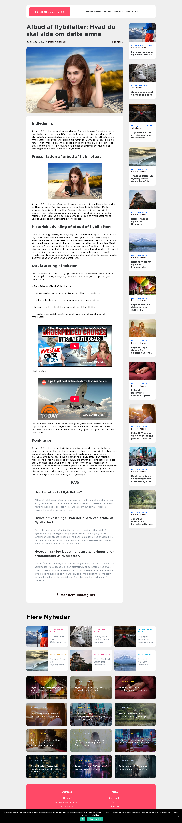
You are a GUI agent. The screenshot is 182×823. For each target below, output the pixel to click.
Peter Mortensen (57, 42)
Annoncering (94, 12)
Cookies (118, 12)
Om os (107, 12)
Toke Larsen (136, 88)
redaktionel (116, 42)
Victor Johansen (138, 48)
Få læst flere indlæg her (74, 595)
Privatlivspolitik (95, 819)
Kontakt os (133, 12)
